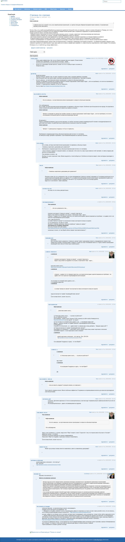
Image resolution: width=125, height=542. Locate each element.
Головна (3, 4)
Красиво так (37, 474)
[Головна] (4, 1)
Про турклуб (18, 9)
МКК (46, 9)
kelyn (97, 73)
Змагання (62, 9)
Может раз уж (43, 447)
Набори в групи (37, 9)
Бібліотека (27, 9)
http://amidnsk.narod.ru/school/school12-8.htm (69, 338)
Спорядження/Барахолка (17, 4)
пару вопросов (52, 304)
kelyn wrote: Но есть (40, 94)
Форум (70, 9)
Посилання (14, 24)
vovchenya (86, 473)
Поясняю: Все (49, 238)
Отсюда (32, 19)
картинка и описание (37, 460)
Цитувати (49, 48)
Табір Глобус (53, 9)
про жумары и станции (43, 506)
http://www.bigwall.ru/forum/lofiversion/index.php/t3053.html (57, 519)
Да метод (33, 73)
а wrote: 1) (54, 349)
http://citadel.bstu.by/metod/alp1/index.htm (54, 86)
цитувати (111, 68)
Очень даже (34, 58)
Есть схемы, (40, 143)
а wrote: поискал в (51, 251)
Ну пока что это (47, 188)
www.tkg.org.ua (98, 539)
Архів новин (14, 22)
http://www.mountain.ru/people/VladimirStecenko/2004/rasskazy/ (68, 267)
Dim (38, 17)
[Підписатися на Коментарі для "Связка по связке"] (45, 532)
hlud (90, 251)
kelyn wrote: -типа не (46, 379)
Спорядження (15, 25)
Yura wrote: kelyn (42, 412)
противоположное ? (48, 202)
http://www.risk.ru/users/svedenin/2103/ (80, 512)
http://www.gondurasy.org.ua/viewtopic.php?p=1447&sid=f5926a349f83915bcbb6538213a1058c (73, 228)
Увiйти (13, 16)
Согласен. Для (47, 399)
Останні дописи (15, 18)
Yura (97, 93)
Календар (14, 21)
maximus (88, 58)
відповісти (104, 68)
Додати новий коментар (38, 48)
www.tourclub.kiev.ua (59, 320)
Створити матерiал (16, 19)
